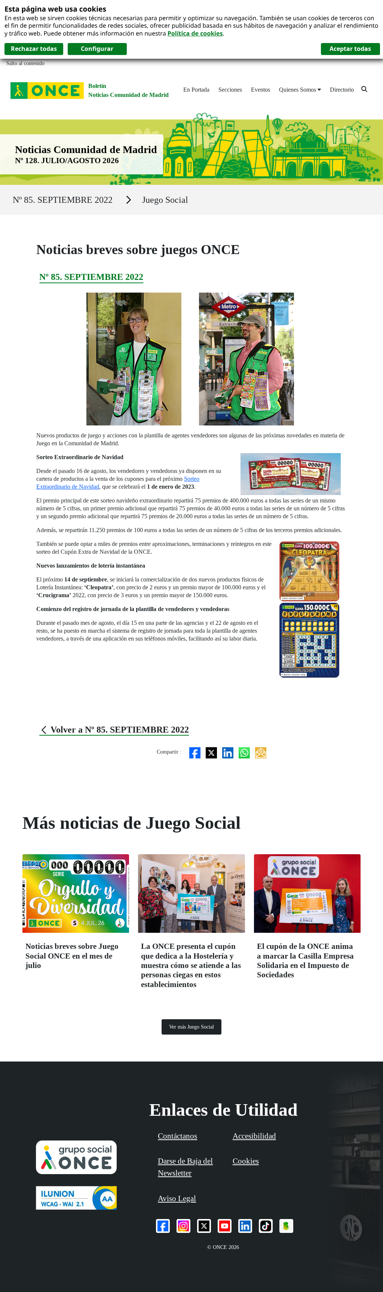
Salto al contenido (25, 63)
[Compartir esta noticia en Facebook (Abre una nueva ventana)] (194, 752)
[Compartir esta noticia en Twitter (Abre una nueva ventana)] (211, 752)
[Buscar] (364, 88)
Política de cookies (195, 33)
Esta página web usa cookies (55, 8)
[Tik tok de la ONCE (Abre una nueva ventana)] (265, 1226)
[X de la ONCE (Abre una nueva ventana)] (204, 1226)
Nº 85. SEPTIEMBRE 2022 (63, 200)
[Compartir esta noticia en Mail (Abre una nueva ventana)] (260, 752)
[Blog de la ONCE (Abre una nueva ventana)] (286, 1226)
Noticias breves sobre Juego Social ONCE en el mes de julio (72, 956)
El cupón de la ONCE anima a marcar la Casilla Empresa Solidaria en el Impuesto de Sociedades (305, 960)
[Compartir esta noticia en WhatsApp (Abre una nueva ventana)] (244, 752)
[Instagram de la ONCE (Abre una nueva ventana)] (183, 1226)
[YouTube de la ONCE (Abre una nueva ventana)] (224, 1226)
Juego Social (165, 200)
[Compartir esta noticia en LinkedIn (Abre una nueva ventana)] (227, 752)
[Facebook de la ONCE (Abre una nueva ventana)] (163, 1226)
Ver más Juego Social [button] (191, 1027)
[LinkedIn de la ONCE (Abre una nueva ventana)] (245, 1226)
